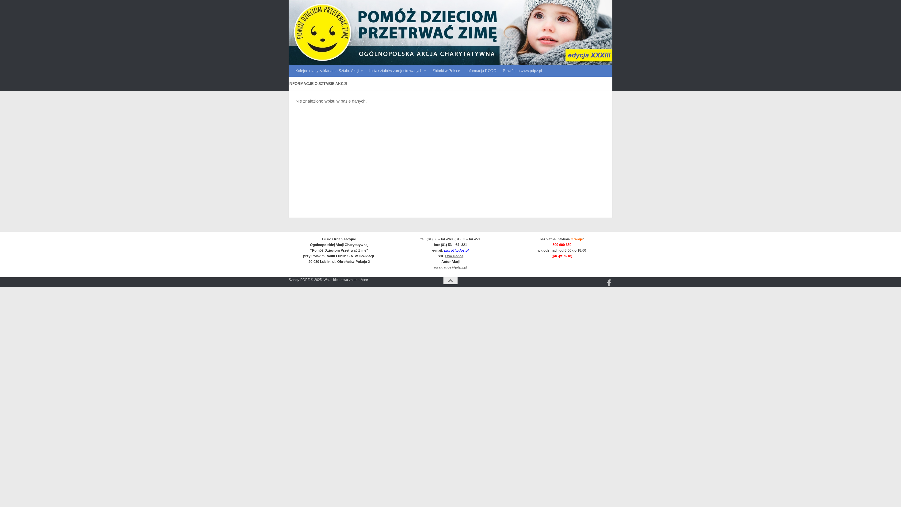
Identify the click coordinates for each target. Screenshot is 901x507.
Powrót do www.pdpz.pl (522, 71)
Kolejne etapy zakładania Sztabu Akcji (327, 71)
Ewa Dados (454, 256)
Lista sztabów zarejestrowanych (395, 71)
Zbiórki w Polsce (446, 71)
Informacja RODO (481, 71)
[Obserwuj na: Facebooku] (609, 283)
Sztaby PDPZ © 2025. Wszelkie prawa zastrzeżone (328, 280)
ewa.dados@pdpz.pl (450, 267)
